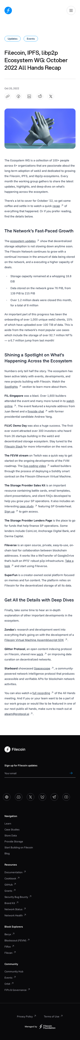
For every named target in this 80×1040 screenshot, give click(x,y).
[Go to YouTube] (66, 797)
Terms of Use (51, 1016)
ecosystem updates (23, 241)
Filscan (8, 952)
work (40, 654)
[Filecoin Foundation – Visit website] (47, 1026)
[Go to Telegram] (54, 797)
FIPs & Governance (15, 990)
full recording (41, 693)
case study (27, 506)
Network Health (13, 915)
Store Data (10, 835)
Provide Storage (13, 841)
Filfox (7, 946)
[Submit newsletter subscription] (71, 773)
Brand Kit (9, 903)
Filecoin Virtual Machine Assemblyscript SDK (34, 640)
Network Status (13, 909)
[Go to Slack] (6, 797)
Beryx (7, 934)
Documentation (13, 872)
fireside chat (36, 411)
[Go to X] (30, 797)
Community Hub (13, 971)
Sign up (9, 511)
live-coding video (34, 466)
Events (8, 977)
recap (56, 206)
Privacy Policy (25, 1016)
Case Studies (12, 829)
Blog (7, 853)
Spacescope (42, 668)
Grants (8, 890)
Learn (7, 823)
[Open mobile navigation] (71, 10)
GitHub (8, 884)
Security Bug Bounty (16, 897)
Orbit (7, 983)
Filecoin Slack (13, 446)
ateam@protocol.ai (16, 714)
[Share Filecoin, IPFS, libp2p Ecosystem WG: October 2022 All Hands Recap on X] (51, 96)
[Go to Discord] (18, 797)
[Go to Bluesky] (42, 797)
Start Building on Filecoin (18, 847)
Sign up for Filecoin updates (20, 765)
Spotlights (11, 387)
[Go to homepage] (8, 10)
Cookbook (10, 878)
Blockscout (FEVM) (15, 940)
